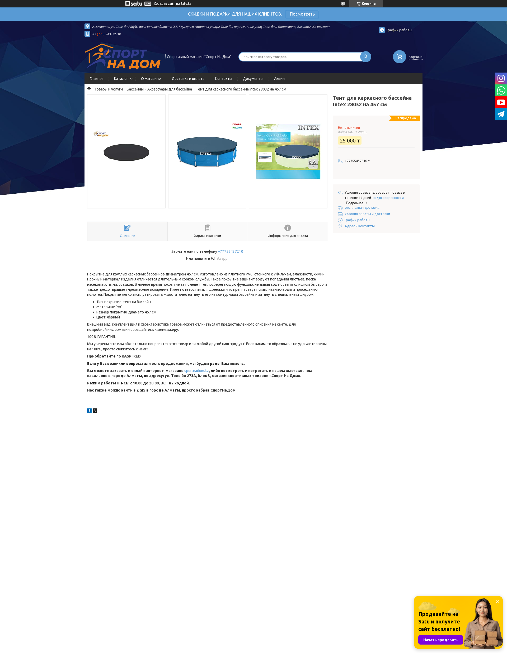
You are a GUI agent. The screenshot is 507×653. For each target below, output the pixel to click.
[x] (95, 411)
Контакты (223, 78)
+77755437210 (230, 251)
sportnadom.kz (196, 371)
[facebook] (89, 411)
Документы (253, 78)
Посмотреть (302, 14)
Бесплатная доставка (362, 207)
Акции (279, 78)
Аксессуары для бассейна (169, 89)
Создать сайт (164, 3)
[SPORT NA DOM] (122, 56)
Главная (96, 78)
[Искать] (365, 56)
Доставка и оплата (188, 78)
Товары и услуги (109, 89)
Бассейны (135, 89)
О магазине (151, 78)
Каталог (121, 78)
